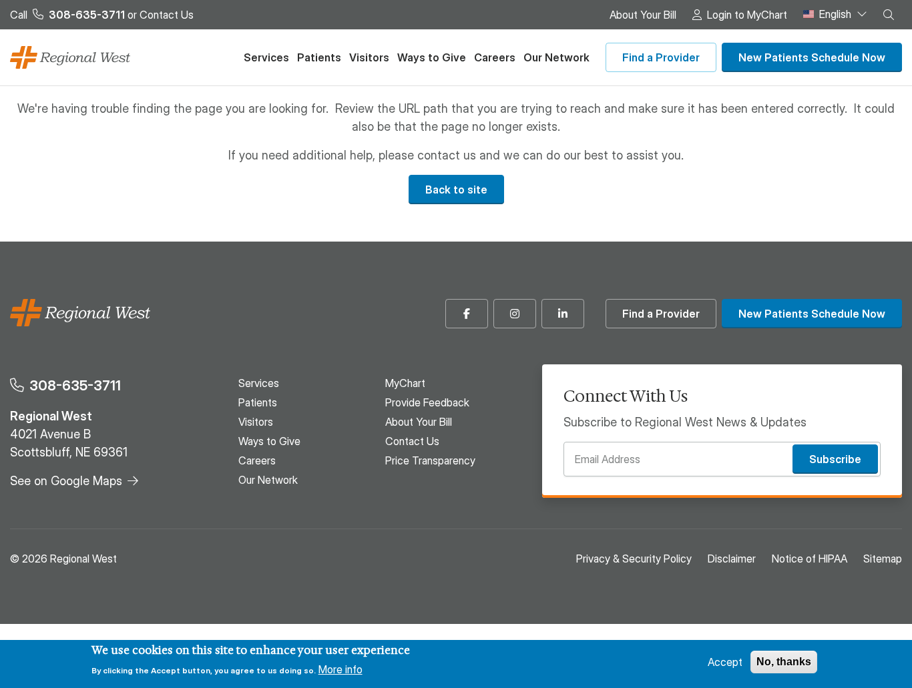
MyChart (405, 383)
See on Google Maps (66, 481)
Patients (319, 57)
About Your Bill (643, 14)
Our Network (556, 57)
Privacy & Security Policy (634, 558)
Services (266, 57)
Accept (725, 662)
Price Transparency (430, 460)
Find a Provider (661, 57)
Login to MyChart (747, 14)
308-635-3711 (75, 385)
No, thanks (783, 661)
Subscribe (835, 459)
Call (67, 14)
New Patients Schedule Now (811, 57)
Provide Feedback (427, 402)
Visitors (369, 57)
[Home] (70, 57)
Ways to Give (431, 57)
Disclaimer (732, 558)
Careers (494, 57)
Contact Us (167, 14)
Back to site (456, 189)
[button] (888, 14)
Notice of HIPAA (809, 558)
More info (340, 669)
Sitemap (882, 558)
